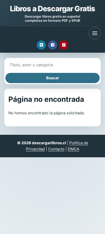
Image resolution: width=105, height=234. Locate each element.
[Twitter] (41, 45)
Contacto (56, 149)
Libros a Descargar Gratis (52, 8)
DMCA (73, 149)
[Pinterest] (63, 45)
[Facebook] (52, 45)
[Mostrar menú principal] (95, 33)
